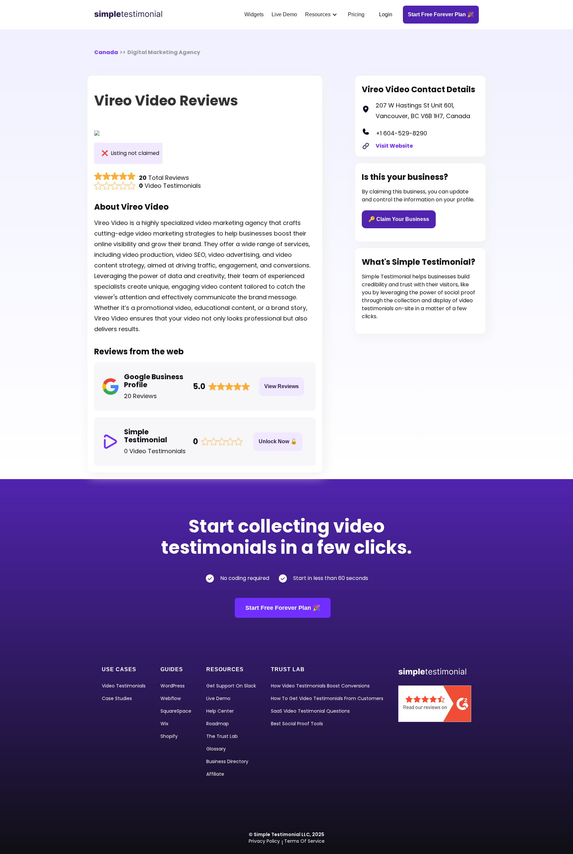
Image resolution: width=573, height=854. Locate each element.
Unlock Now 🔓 (278, 441)
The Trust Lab (222, 736)
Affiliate (215, 774)
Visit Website (394, 146)
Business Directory (227, 761)
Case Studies (117, 698)
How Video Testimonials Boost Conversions (320, 686)
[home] (130, 15)
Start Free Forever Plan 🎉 (282, 608)
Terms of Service (304, 841)
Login (385, 14)
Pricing (356, 14)
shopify (169, 736)
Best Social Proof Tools (297, 724)
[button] (322, 15)
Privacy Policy (264, 841)
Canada (106, 52)
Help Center (220, 711)
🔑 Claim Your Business (398, 219)
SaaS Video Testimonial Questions (310, 711)
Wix (164, 724)
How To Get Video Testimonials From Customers (327, 698)
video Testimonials (124, 686)
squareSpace (175, 711)
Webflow (170, 698)
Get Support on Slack (231, 686)
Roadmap (217, 724)
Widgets (254, 14)
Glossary (216, 749)
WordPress (172, 686)
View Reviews (281, 386)
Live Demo (284, 14)
